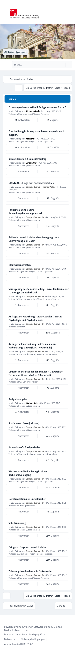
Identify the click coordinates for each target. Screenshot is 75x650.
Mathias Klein (32, 403)
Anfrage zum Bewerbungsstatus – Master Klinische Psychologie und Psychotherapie (35, 318)
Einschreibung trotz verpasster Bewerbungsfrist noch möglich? (36, 133)
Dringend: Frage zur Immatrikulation (28, 547)
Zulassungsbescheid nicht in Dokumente (30, 571)
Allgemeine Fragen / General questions (35, 141)
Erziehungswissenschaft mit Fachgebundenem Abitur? (37, 107)
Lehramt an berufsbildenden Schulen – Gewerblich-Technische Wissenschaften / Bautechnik (36, 373)
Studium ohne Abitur (28, 381)
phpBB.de (40, 634)
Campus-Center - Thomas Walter (40, 186)
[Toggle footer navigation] (4, 618)
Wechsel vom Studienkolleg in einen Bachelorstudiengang (28, 473)
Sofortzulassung (17, 523)
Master (21, 326)
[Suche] (62, 65)
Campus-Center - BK (35, 217)
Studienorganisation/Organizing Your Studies (38, 299)
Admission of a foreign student (25, 447)
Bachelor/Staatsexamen (29, 165)
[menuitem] (10, 639)
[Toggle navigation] (70, 12)
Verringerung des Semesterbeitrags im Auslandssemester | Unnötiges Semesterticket (39, 290)
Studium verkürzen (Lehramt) (24, 423)
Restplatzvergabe (18, 399)
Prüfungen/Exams (26, 505)
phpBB (20, 627)
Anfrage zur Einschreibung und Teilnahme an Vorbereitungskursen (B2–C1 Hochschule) (32, 345)
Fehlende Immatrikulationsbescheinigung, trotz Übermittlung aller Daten (34, 239)
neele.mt (30, 138)
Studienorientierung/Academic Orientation (37, 354)
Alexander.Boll (32, 111)
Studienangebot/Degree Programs (33, 113)
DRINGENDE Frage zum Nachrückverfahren (31, 183)
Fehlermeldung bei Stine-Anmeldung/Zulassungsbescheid (26, 211)
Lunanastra (31, 162)
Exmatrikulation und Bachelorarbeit (27, 499)
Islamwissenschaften (20, 265)
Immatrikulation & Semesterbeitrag (27, 159)
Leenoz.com (21, 630)
